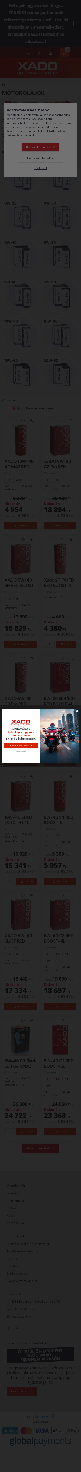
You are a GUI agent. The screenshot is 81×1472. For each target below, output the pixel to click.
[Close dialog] (77, 711)
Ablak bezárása (21, 751)
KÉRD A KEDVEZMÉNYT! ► (21, 746)
